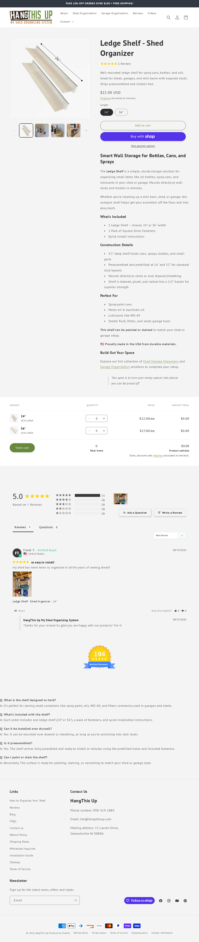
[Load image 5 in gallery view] (73, 130)
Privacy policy (99, 932)
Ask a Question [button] (137, 512)
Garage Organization (115, 367)
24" (106, 112)
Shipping (105, 98)
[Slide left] (14, 130)
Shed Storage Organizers (161, 361)
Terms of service (119, 932)
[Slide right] (86, 130)
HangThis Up (41, 933)
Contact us (17, 828)
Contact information (162, 932)
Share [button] (21, 610)
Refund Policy (18, 835)
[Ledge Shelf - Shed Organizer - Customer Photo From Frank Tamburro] (120, 499)
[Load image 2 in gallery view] (42, 130)
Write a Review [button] (172, 512)
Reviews (15, 807)
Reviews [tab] (20, 527)
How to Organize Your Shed (27, 800)
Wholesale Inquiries (22, 848)
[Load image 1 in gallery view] (26, 130)
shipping (157, 455)
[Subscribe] (75, 900)
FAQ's (13, 821)
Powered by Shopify (59, 933)
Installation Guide (21, 855)
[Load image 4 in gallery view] (58, 130)
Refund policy (81, 932)
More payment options (143, 145)
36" (121, 112)
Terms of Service (20, 869)
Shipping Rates (19, 841)
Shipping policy (140, 932)
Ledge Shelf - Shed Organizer (32, 601)
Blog (13, 814)
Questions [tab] (46, 527)
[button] (66, 22)
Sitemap (15, 862)
